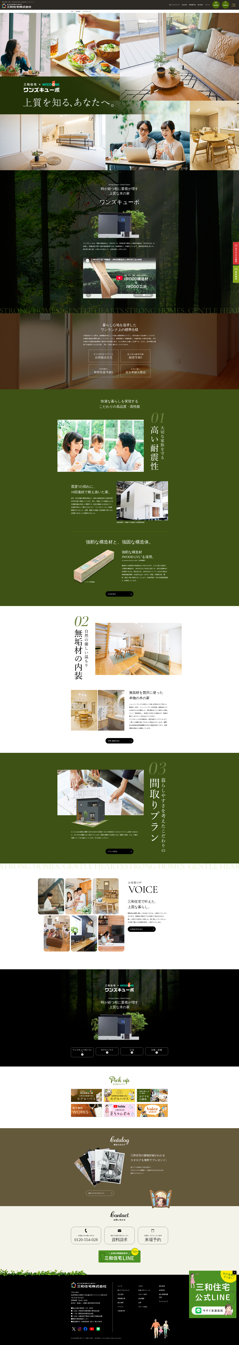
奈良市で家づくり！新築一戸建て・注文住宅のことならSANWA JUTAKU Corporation (98, 1338)
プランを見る (112, 851)
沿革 (139, 1302)
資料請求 (162, 1286)
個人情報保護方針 (163, 1295)
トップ (120, 1286)
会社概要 (141, 1298)
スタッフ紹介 (142, 1294)
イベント (207, 4)
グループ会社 (142, 1307)
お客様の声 (121, 1311)
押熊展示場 (192, 4)
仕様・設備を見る (114, 741)
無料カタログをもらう (96, 1193)
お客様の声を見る (136, 929)
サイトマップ (163, 1301)
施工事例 (200, 4)
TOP (72, 11)
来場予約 (162, 1290)
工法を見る (112, 594)
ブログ (140, 1286)
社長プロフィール (144, 1290)
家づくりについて (174, 4)
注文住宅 (184, 4)
